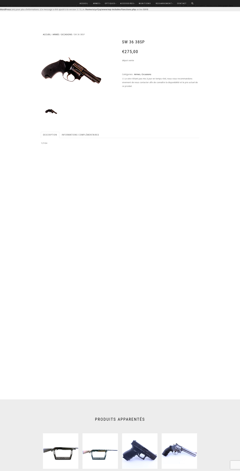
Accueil (84, 3)
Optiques (110, 3)
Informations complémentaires (80, 135)
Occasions (66, 34)
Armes (96, 3)
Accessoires (127, 3)
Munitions (145, 3)
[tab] (50, 135)
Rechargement (164, 3)
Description (50, 135)
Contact (182, 3)
